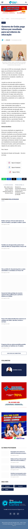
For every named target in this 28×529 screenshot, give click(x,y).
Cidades (3, 22)
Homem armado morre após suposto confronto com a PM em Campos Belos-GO (18, 467)
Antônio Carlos (17, 370)
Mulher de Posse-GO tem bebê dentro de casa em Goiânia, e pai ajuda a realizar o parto (13, 221)
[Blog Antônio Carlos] (14, 2)
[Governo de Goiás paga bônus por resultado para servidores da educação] (14, 52)
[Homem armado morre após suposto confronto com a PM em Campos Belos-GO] (5, 468)
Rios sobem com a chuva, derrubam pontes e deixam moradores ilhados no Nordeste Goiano (8, 190)
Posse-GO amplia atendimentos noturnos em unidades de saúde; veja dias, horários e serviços (13, 320)
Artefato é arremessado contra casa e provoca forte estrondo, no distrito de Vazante (18, 475)
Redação (8, 40)
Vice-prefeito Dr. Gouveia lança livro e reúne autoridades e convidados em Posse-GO (13, 269)
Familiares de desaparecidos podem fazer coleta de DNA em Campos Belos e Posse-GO (13, 245)
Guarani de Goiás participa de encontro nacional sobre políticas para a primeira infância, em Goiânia (11, 294)
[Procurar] (26, 2)
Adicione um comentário (14, 353)
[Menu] (2, 2)
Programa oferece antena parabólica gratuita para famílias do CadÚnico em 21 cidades (13, 345)
